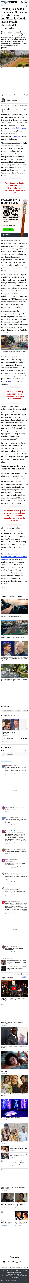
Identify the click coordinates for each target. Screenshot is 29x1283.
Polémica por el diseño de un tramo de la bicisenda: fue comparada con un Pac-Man (14, 188)
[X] (8, 1262)
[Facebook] (4, 1262)
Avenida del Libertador (16, 128)
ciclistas (10, 381)
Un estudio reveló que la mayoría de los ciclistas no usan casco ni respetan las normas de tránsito (14, 516)
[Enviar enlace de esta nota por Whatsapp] (11, 94)
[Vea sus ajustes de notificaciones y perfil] (26, 2)
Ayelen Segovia (12, 100)
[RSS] (21, 1262)
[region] (14, 861)
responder (7, 774)
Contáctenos (19, 1267)
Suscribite (8, 230)
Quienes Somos (11, 1267)
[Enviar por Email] (15, 94)
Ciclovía (18, 710)
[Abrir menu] (2, 2)
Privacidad (25, 1267)
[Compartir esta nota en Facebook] (2, 94)
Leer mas (25, 910)
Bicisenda (26, 710)
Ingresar (22, 2)
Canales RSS (4, 1267)
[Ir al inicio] (11, 2)
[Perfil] (14, 1258)
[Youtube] (13, 1262)
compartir (18, 774)
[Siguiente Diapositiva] (26, 729)
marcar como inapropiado (24, 775)
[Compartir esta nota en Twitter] (6, 94)
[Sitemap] (25, 1262)
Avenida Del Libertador (8, 710)
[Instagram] (17, 1262)
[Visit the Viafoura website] (24, 974)
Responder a (12, 874)
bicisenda (18, 136)
